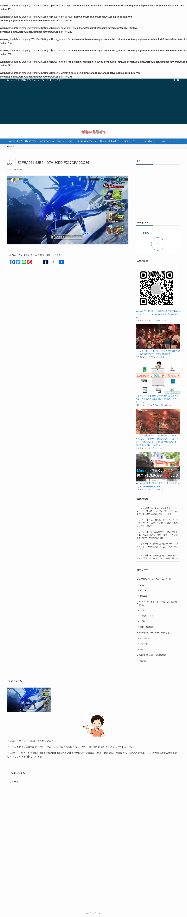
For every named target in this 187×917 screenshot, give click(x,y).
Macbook (159, 320)
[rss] (174, 80)
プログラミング (147, 616)
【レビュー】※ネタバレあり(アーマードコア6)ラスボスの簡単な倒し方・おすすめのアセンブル (157, 546)
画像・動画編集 (147, 627)
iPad (156, 405)
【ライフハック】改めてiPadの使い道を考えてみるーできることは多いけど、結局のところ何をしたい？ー (157, 398)
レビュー (167, 320)
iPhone (143, 590)
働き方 (143, 661)
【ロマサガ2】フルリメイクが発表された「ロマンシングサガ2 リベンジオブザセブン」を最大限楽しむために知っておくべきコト (158, 511)
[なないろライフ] (93, 132)
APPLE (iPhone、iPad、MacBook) (155, 579)
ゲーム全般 (160, 357)
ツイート (14, 781)
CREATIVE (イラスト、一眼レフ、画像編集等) (158, 603)
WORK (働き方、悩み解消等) (152, 655)
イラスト (162, 405)
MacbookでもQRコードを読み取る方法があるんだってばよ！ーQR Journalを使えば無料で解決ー (158, 314)
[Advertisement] (93, 103)
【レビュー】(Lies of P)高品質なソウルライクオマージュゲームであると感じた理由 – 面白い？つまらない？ (158, 523)
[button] (157, 288)
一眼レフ (144, 621)
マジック (144, 644)
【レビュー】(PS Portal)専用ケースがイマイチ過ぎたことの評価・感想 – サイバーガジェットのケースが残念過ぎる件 (157, 535)
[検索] (178, 80)
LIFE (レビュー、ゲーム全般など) (154, 632)
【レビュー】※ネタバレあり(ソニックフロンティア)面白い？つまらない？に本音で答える (157, 557)
